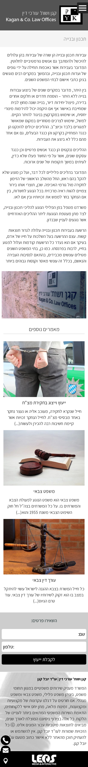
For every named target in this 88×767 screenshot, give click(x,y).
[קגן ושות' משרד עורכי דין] (44, 15)
